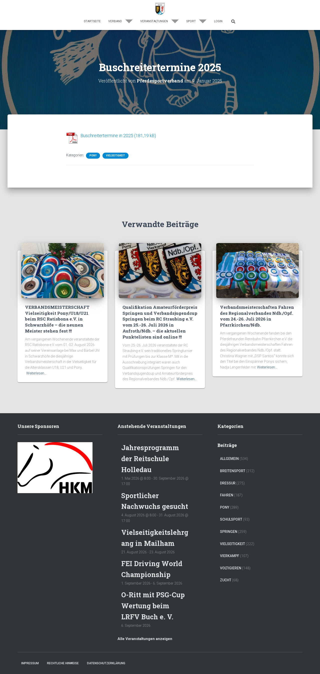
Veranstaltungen (154, 21)
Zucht (225, 580)
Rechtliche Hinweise (63, 663)
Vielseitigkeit (115, 155)
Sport (191, 21)
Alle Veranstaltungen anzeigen (145, 639)
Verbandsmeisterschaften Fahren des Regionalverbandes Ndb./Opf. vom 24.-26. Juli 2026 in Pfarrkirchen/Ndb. (257, 316)
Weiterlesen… (36, 373)
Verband (115, 21)
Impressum (30, 663)
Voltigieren (230, 568)
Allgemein (229, 459)
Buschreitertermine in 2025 (106, 135)
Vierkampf (229, 556)
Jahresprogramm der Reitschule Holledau (150, 458)
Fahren (226, 495)
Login (218, 21)
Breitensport (232, 471)
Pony (93, 155)
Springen (228, 532)
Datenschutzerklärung (106, 663)
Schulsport (231, 519)
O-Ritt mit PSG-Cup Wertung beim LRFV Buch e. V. (153, 605)
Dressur (228, 483)
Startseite (92, 21)
